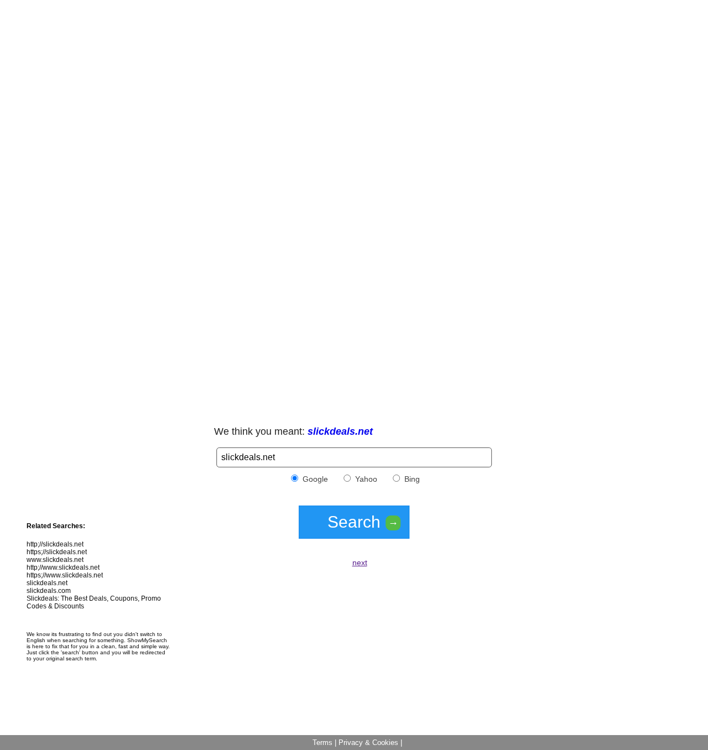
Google (314, 479)
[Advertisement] (354, 81)
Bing (411, 479)
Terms (322, 742)
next (359, 562)
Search (362, 522)
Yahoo (365, 479)
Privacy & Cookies (368, 742)
